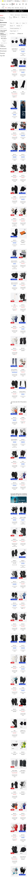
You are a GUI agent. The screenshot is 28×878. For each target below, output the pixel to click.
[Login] (17, 4)
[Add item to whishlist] (16, 38)
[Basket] (26, 4)
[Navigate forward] (23, 8)
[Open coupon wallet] (13, 4)
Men (7, 4)
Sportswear (17, 14)
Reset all (21, 33)
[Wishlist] (23, 4)
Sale (17, 23)
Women (3, 4)
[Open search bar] (25, 8)
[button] (16, 17)
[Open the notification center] (20, 4)
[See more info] (14, 53)
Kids (10, 4)
